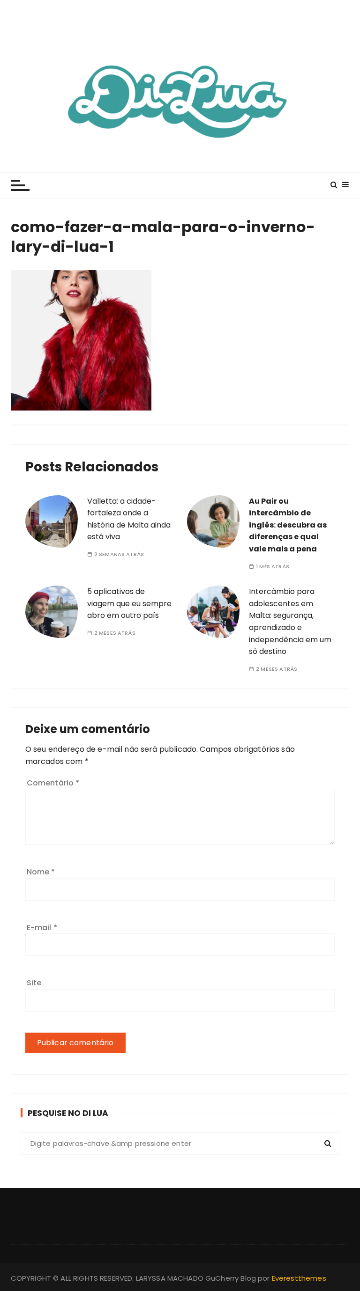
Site (34, 982)
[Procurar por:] (180, 1143)
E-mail (42, 927)
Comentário (53, 783)
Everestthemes (299, 1278)
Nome (41, 871)
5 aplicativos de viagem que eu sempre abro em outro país (129, 603)
